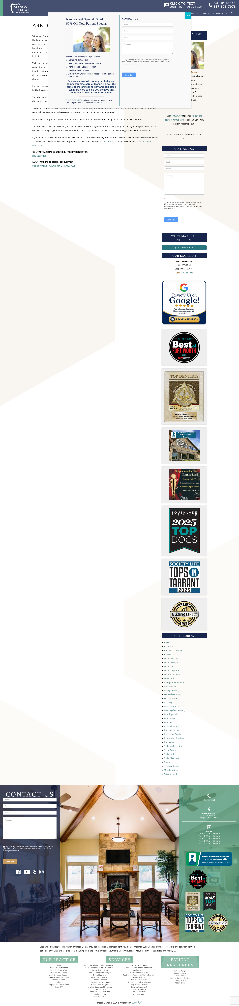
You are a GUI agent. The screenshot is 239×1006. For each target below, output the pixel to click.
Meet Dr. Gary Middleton (59, 977)
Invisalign (168, 702)
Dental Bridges (171, 662)
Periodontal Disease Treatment (139, 968)
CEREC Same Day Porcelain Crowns (99, 968)
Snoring (168, 762)
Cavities (168, 642)
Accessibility (180, 983)
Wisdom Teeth (139, 994)
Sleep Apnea (170, 750)
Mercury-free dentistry (174, 710)
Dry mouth (169, 678)
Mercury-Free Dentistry (100, 992)
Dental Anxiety (171, 658)
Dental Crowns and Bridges (100, 972)
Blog (206, 13)
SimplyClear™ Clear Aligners (139, 982)
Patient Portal (180, 971)
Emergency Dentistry (100, 977)
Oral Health (169, 722)
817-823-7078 (110, 141)
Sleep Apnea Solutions (139, 984)
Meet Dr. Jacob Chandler (59, 975)
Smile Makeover (171, 758)
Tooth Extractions (139, 992)
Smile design (170, 754)
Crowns (167, 654)
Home (59, 965)
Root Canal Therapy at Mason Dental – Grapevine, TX (139, 976)
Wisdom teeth (171, 774)
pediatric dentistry (173, 726)
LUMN (135, 1002)
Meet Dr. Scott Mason (59, 968)
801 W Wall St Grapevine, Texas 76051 (54, 165)
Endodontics (170, 686)
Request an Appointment (59, 984)
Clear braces (170, 646)
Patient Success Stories (180, 978)
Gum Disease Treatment (100, 982)
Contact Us (220, 13)
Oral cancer (169, 718)
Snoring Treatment (139, 987)
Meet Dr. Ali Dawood (58, 972)
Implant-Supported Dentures (100, 987)
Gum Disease (170, 698)
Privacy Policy (180, 980)
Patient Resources (180, 962)
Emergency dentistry (174, 682)
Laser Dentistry (171, 706)
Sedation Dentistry (173, 746)
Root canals (169, 742)
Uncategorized (171, 770)
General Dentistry (172, 694)
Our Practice (59, 959)
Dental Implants (171, 670)
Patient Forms (180, 973)
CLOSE (188, 16)
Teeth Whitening (172, 766)
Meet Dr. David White (59, 970)
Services (120, 959)
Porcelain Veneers (172, 730)
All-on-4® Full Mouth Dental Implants (100, 965)
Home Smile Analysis (100, 984)
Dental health (170, 666)
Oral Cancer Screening (139, 965)
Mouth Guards (100, 996)
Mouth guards (171, 714)
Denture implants (172, 674)
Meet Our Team (58, 980)
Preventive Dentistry (173, 734)
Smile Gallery (180, 975)
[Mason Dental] (20, 8)
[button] (232, 13)
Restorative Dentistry (174, 738)
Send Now (171, 220)
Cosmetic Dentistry (173, 650)
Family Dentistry (171, 690)
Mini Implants (100, 994)
